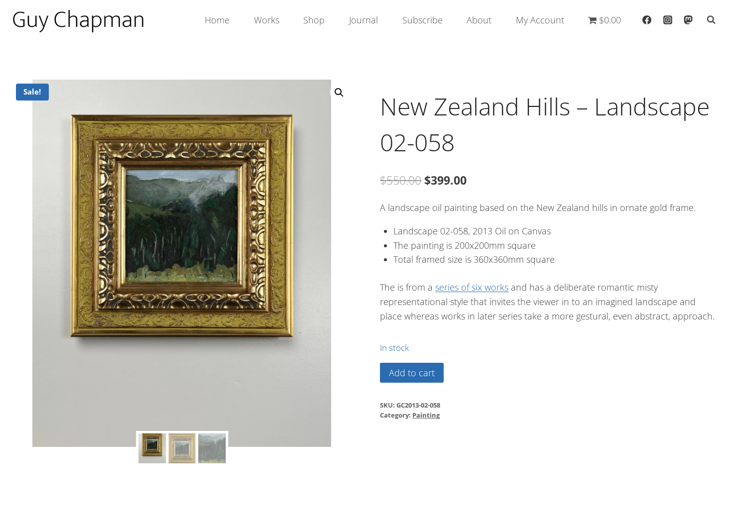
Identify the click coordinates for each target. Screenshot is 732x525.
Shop (314, 20)
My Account (540, 20)
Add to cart (412, 373)
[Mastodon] (688, 20)
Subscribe (422, 20)
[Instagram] (668, 20)
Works (266, 20)
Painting (426, 415)
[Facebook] (647, 20)
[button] (339, 93)
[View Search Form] (711, 20)
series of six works (471, 287)
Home (217, 20)
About (479, 20)
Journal (363, 20)
